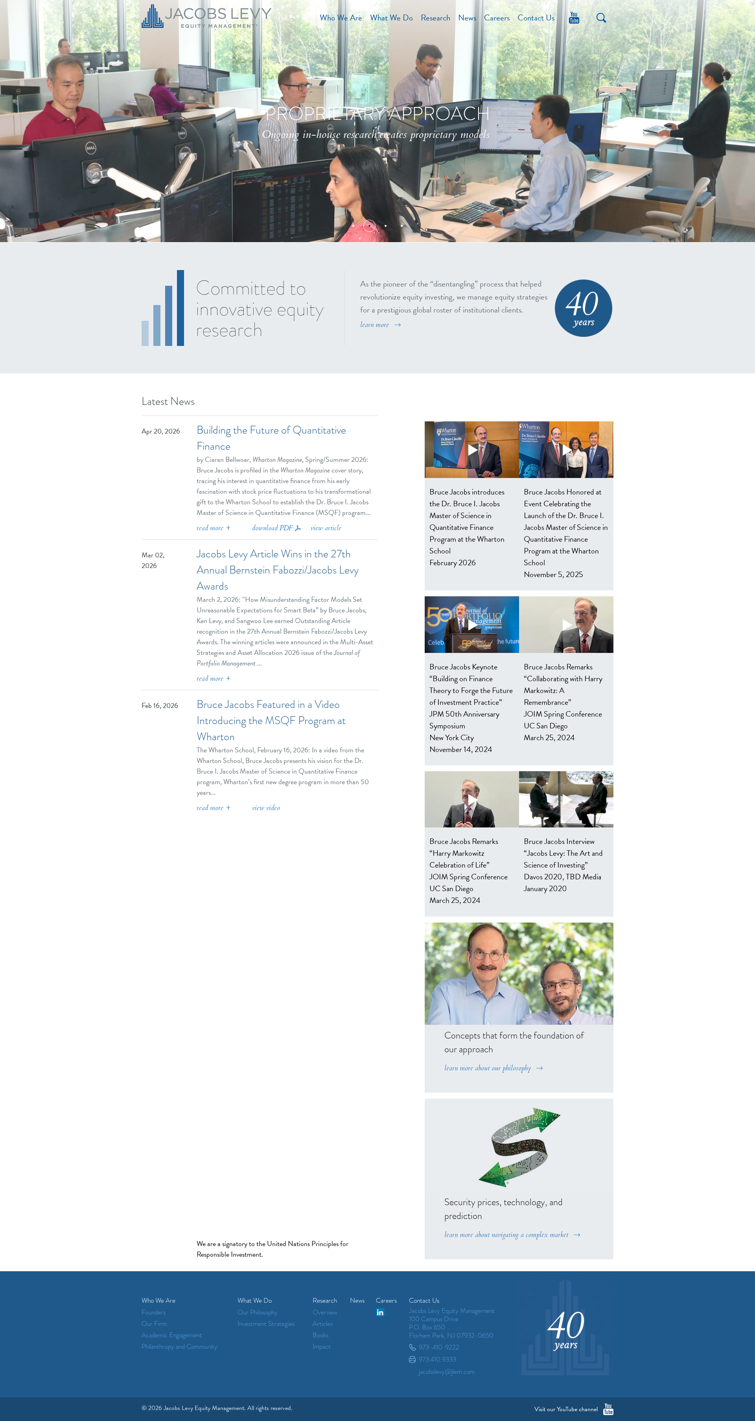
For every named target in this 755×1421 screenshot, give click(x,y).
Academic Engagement (172, 1335)
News (467, 17)
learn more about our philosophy (487, 1068)
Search (601, 17)
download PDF (272, 528)
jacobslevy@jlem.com (447, 1372)
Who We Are (341, 17)
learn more (374, 324)
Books (320, 1335)
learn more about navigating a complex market (506, 1234)
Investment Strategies (266, 1324)
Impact (322, 1346)
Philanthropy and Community (179, 1346)
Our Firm (154, 1324)
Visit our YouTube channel (566, 1409)
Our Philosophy (258, 1312)
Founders (154, 1312)
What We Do (391, 17)
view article (326, 528)
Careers (497, 17)
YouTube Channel (574, 17)
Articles (323, 1324)
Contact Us (535, 17)
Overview (325, 1312)
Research (435, 17)
